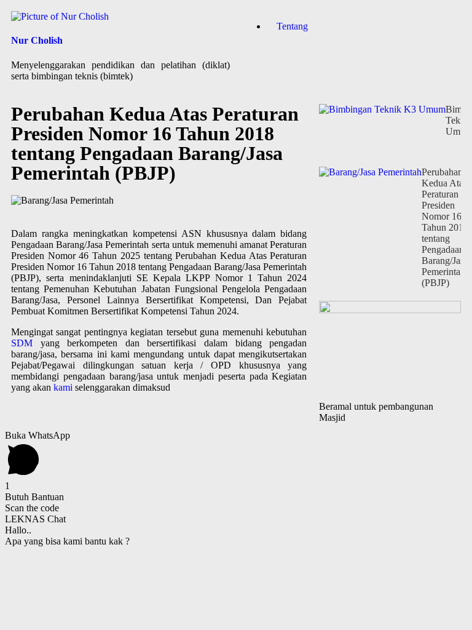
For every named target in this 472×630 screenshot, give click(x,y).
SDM (22, 343)
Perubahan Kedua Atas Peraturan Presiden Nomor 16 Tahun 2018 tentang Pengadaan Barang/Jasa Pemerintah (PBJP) (445, 227)
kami (63, 387)
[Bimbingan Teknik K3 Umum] (382, 135)
